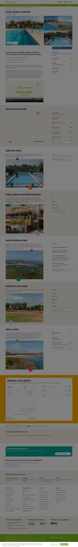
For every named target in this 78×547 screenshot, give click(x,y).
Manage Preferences (55, 544)
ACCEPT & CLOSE (64, 544)
